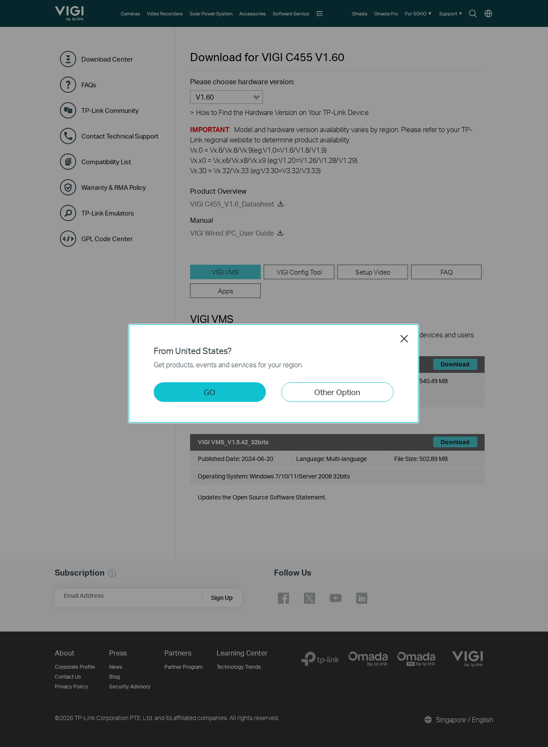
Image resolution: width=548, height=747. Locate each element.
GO (209, 392)
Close (404, 338)
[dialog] (274, 373)
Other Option (337, 392)
